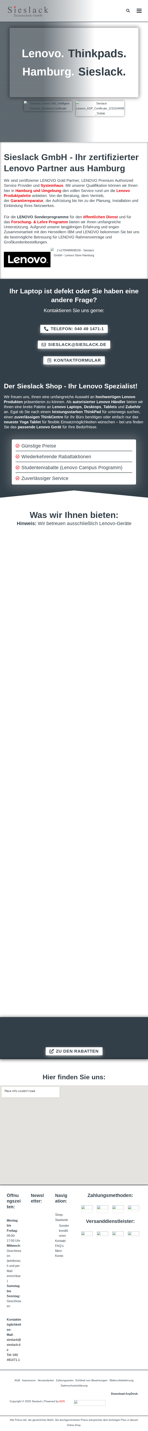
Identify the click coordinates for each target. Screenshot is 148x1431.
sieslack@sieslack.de (14, 1345)
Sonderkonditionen (64, 1230)
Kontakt (60, 1240)
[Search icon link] (128, 11)
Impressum (29, 1380)
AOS (62, 1401)
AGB (17, 1380)
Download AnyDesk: (124, 1393)
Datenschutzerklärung (74, 1385)
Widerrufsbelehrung (121, 1380)
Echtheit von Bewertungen (92, 1380)
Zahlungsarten (65, 1380)
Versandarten (46, 1380)
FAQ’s (59, 1245)
